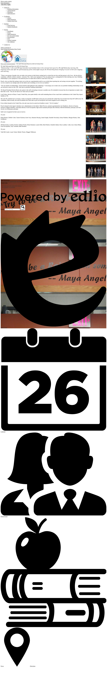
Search (2, 209)
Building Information (12, 9)
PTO (8, 38)
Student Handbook (12, 27)
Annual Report (11, 10)
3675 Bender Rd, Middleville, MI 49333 (11, 181)
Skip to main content (6, 1)
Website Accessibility (9, 187)
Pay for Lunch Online (13, 35)
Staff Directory (11, 13)
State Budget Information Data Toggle (11, 49)
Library (9, 18)
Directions (10, 12)
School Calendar (11, 40)
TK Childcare (11, 42)
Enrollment (10, 31)
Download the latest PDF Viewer (13, 186)
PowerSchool (10, 37)
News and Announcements (8, 64)
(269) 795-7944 (30, 181)
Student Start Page (12, 21)
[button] (6, 7)
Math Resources (11, 19)
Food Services (11, 25)
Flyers (9, 32)
